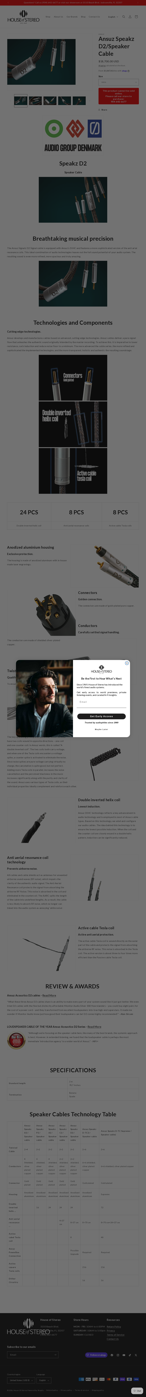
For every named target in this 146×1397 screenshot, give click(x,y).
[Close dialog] (127, 663)
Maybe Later (101, 729)
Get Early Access (101, 716)
